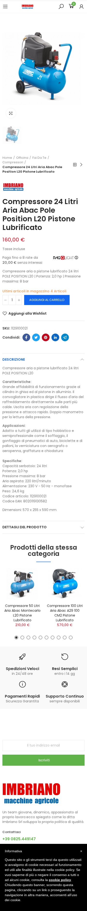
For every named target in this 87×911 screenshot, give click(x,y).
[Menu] (5, 6)
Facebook (26, 337)
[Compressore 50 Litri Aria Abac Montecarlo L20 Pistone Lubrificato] (22, 584)
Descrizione (13, 359)
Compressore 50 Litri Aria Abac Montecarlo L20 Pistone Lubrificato (22, 613)
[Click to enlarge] (11, 113)
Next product (81, 164)
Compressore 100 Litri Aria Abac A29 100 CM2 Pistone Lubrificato (65, 613)
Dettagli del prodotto (24, 527)
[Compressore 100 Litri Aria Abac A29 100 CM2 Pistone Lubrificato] (65, 584)
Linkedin (55, 337)
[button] (16, 637)
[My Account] (81, 6)
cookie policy (60, 880)
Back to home (74, 164)
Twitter (36, 337)
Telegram (65, 337)
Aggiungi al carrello (47, 300)
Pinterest (46, 337)
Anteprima (30, 586)
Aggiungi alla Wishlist (27, 313)
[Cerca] (61, 6)
